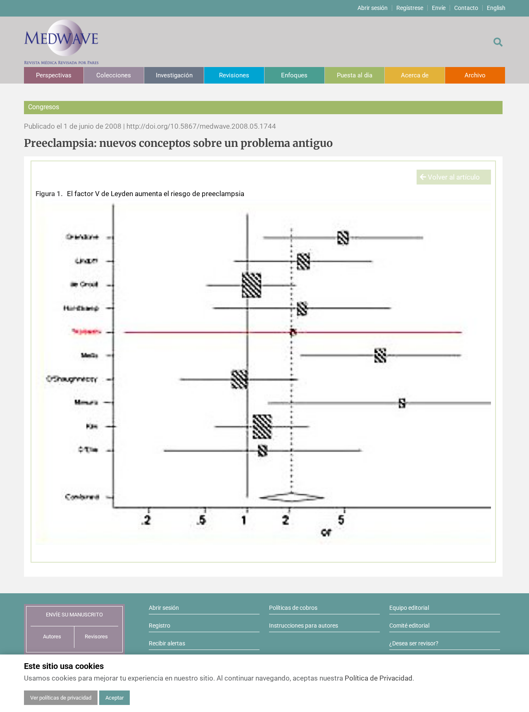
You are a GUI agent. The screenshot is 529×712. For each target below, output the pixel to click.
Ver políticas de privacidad (60, 698)
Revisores (96, 636)
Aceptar (114, 698)
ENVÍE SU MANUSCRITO (74, 614)
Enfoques (294, 75)
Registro (159, 625)
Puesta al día (354, 75)
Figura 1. (49, 193)
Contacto (466, 8)
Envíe (439, 8)
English (496, 8)
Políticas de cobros (293, 607)
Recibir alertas (167, 643)
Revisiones (234, 75)
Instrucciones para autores (303, 625)
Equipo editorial (409, 607)
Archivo (475, 75)
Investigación (174, 75)
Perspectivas (53, 75)
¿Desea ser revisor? (413, 643)
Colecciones (113, 75)
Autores (52, 636)
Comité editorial (409, 625)
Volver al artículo (453, 177)
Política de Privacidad (378, 678)
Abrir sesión (372, 8)
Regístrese (409, 8)
